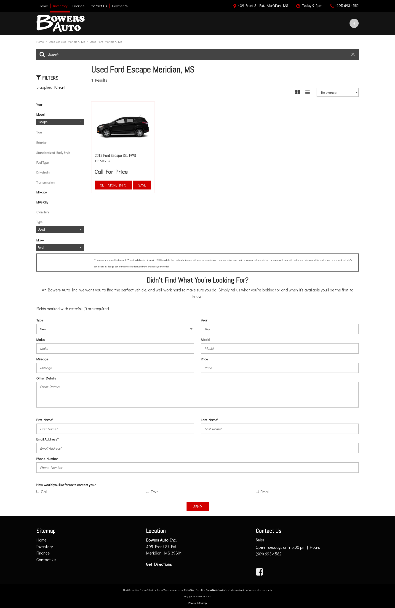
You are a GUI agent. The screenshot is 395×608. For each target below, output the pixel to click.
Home (43, 5)
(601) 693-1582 (268, 554)
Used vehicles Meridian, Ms (67, 41)
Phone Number (47, 458)
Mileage (42, 359)
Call (44, 491)
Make (40, 339)
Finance (78, 5)
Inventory (60, 5)
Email (264, 491)
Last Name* (209, 419)
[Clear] (59, 87)
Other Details (46, 378)
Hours (315, 547)
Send (197, 506)
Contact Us (98, 5)
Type (39, 320)
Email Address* (47, 439)
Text (154, 491)
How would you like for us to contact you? (66, 484)
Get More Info (113, 185)
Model (205, 339)
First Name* (44, 419)
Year (204, 320)
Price (204, 359)
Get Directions (159, 564)
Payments (120, 5)
